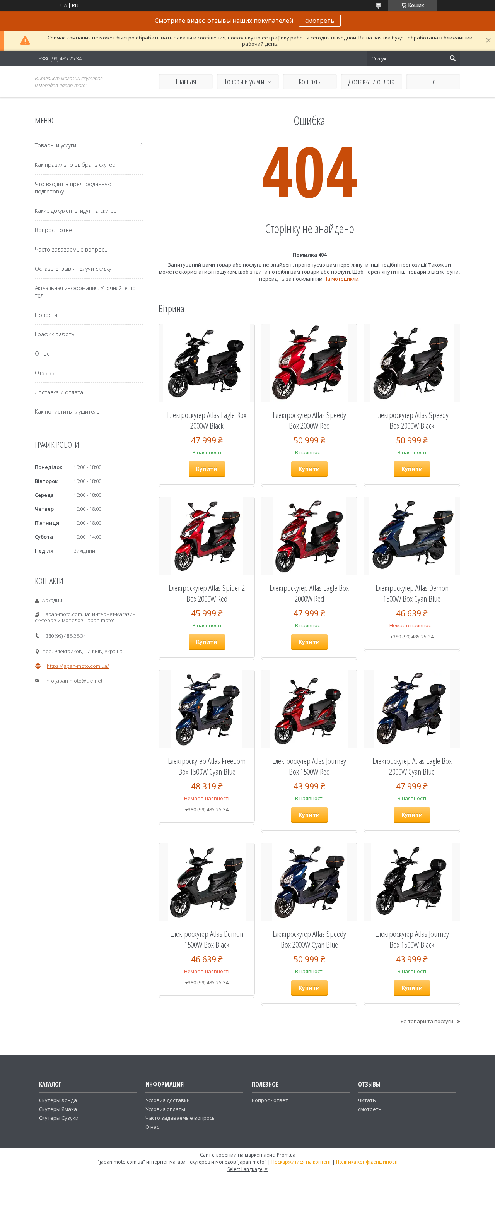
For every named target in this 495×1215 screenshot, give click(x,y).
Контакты (310, 81)
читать (367, 1100)
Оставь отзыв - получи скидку (73, 268)
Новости (46, 314)
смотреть (320, 20)
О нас (42, 353)
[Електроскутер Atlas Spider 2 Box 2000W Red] (206, 536)
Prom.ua (286, 1155)
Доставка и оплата (371, 81)
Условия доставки (167, 1100)
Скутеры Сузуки (59, 1117)
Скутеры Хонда (58, 1100)
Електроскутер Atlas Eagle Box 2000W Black (206, 420)
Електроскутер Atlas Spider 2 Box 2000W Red (207, 593)
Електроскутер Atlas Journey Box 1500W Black (412, 939)
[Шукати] (452, 58)
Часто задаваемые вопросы (71, 249)
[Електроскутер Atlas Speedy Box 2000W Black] (412, 363)
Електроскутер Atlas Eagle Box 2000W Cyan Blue (412, 766)
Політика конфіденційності (367, 1162)
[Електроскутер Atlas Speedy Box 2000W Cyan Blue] (309, 882)
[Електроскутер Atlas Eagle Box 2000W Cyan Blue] (412, 709)
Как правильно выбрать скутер (75, 164)
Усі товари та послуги (426, 1021)
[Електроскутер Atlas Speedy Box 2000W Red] (309, 363)
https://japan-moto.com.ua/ (78, 666)
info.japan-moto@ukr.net (73, 681)
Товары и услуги (244, 81)
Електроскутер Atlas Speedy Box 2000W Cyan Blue (309, 939)
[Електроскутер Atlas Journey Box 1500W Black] (412, 882)
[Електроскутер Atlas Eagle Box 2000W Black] (206, 363)
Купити (206, 468)
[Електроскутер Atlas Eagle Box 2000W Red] (309, 536)
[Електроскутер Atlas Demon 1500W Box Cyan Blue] (412, 536)
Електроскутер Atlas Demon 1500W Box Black (206, 939)
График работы (55, 334)
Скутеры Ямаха (58, 1108)
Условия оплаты (165, 1108)
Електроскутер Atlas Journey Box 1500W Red (309, 766)
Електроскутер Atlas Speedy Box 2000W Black (412, 420)
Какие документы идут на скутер (76, 210)
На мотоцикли (341, 278)
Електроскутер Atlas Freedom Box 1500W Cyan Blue (207, 766)
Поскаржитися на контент (301, 1162)
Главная (186, 81)
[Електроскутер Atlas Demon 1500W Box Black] (206, 882)
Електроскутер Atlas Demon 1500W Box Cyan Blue (412, 593)
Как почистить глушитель (67, 411)
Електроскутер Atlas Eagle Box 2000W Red (309, 593)
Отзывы (45, 372)
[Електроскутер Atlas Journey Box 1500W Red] (309, 709)
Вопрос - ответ (55, 230)
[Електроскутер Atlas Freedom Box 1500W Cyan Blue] (206, 709)
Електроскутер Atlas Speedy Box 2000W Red (309, 420)
